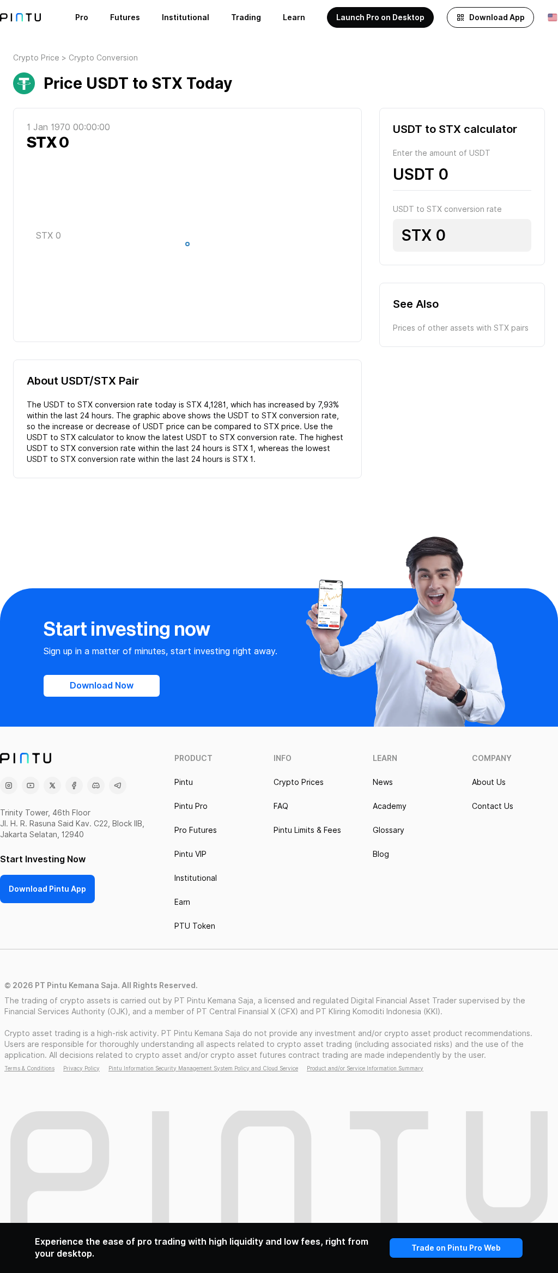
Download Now (102, 685)
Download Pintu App (47, 889)
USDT (413, 174)
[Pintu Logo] (20, 17)
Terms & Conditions (29, 1068)
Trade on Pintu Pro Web (456, 1248)
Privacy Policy (81, 1068)
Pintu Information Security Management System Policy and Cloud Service (203, 1068)
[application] (187, 246)
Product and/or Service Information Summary (365, 1068)
